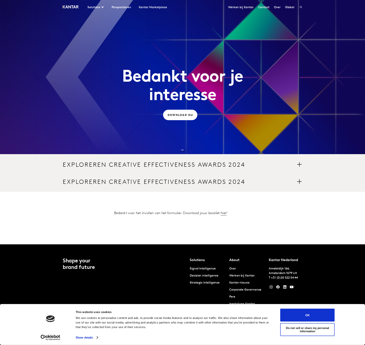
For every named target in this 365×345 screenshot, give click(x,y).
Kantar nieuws (239, 282)
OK (307, 315)
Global (289, 7)
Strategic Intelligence (205, 282)
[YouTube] (284, 288)
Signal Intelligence (203, 268)
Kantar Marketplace (153, 7)
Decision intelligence (204, 275)
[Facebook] (278, 288)
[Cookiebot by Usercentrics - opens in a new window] (50, 337)
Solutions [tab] (93, 7)
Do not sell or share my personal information (307, 329)
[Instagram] (271, 288)
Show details (84, 337)
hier (223, 213)
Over (277, 7)
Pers (232, 296)
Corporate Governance (245, 289)
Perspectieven (121, 7)
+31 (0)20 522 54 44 (284, 277)
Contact (263, 7)
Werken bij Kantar (241, 7)
